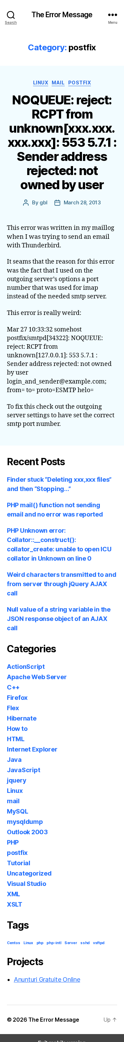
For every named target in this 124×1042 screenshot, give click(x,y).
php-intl (53, 943)
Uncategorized (29, 873)
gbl (43, 202)
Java (14, 759)
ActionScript (26, 666)
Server (70, 943)
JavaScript (23, 770)
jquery (16, 780)
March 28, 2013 (82, 202)
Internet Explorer (32, 749)
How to (17, 728)
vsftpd (98, 943)
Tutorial (18, 863)
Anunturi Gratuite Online (47, 979)
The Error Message (61, 14)
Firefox (17, 697)
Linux (41, 82)
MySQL (17, 811)
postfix (79, 82)
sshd (85, 943)
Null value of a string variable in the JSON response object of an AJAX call (59, 619)
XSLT (14, 904)
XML (13, 894)
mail (58, 82)
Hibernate (22, 718)
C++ (13, 687)
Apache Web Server (36, 677)
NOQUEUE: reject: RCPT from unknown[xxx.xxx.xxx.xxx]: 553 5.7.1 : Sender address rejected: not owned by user (62, 142)
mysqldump (25, 821)
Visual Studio (26, 883)
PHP (13, 842)
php (40, 943)
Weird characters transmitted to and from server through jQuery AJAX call (61, 584)
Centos (13, 943)
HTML (15, 739)
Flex (13, 708)
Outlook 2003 (27, 832)
